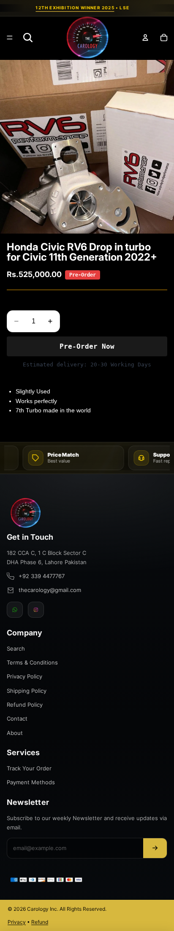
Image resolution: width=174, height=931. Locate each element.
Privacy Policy (24, 676)
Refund (39, 922)
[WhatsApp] (15, 610)
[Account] (145, 37)
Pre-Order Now (87, 346)
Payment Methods (31, 782)
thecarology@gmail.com (50, 590)
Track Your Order (29, 768)
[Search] (28, 37)
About (15, 732)
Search (16, 648)
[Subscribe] (155, 848)
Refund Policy (25, 704)
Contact (17, 718)
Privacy (17, 922)
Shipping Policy (26, 690)
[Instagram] (36, 610)
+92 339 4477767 (42, 576)
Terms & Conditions (32, 662)
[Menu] (9, 37)
